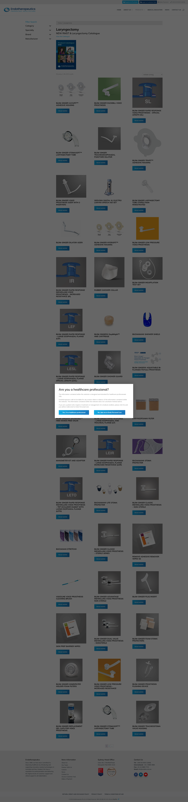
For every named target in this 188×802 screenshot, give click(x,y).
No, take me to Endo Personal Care (110, 412)
